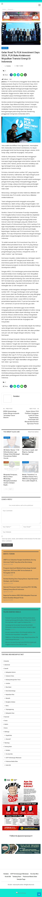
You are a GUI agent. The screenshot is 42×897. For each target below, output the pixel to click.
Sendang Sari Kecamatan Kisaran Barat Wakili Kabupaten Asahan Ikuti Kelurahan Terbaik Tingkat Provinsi (20, 627)
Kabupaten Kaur (10, 713)
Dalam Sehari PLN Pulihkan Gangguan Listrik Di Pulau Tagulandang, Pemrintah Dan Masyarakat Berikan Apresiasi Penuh (32, 417)
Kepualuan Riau (10, 694)
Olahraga (6, 731)
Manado (8, 698)
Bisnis (6, 728)
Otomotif (8, 739)
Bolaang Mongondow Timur (13, 679)
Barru (7, 705)
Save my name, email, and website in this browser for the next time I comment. (21, 540)
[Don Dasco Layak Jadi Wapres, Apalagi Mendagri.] (30, 442)
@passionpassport (25, 836)
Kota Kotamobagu (10, 691)
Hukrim (6, 462)
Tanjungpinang (10, 709)
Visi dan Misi (9, 754)
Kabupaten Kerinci (11, 672)
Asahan (8, 683)
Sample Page (21, 879)
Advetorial (7, 665)
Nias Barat (8, 687)
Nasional (5, 48)
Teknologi (6, 743)
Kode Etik (8, 765)
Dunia (5, 720)
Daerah (6, 668)
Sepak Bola (9, 735)
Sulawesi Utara (10, 676)
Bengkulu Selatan (10, 702)
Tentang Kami (8, 746)
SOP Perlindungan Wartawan (13, 757)
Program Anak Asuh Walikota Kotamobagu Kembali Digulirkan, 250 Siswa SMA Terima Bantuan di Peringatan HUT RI (19, 570)
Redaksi (8, 750)
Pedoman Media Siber (12, 761)
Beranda (6, 661)
